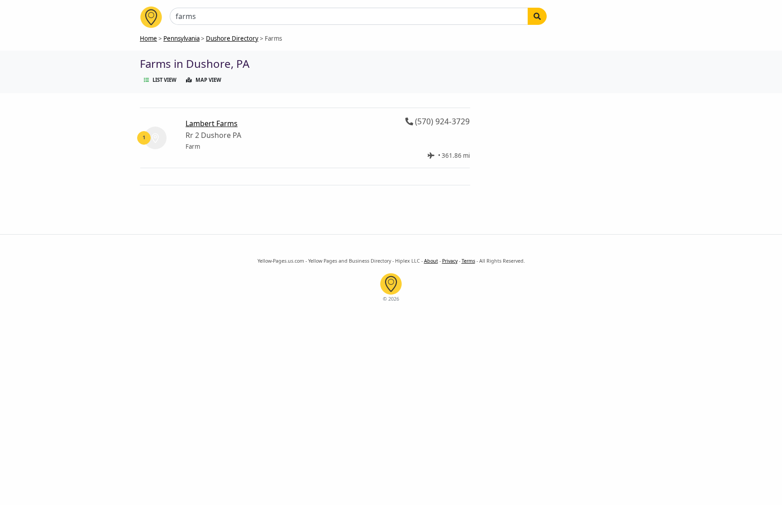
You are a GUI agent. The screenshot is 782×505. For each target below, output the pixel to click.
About (431, 261)
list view (164, 79)
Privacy (450, 261)
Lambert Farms (212, 123)
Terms (468, 261)
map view (208, 79)
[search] (537, 16)
